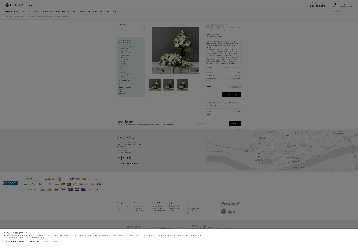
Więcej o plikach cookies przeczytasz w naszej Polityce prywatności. (24, 237)
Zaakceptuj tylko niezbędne (14, 241)
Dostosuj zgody (33, 241)
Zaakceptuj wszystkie (50, 241)
